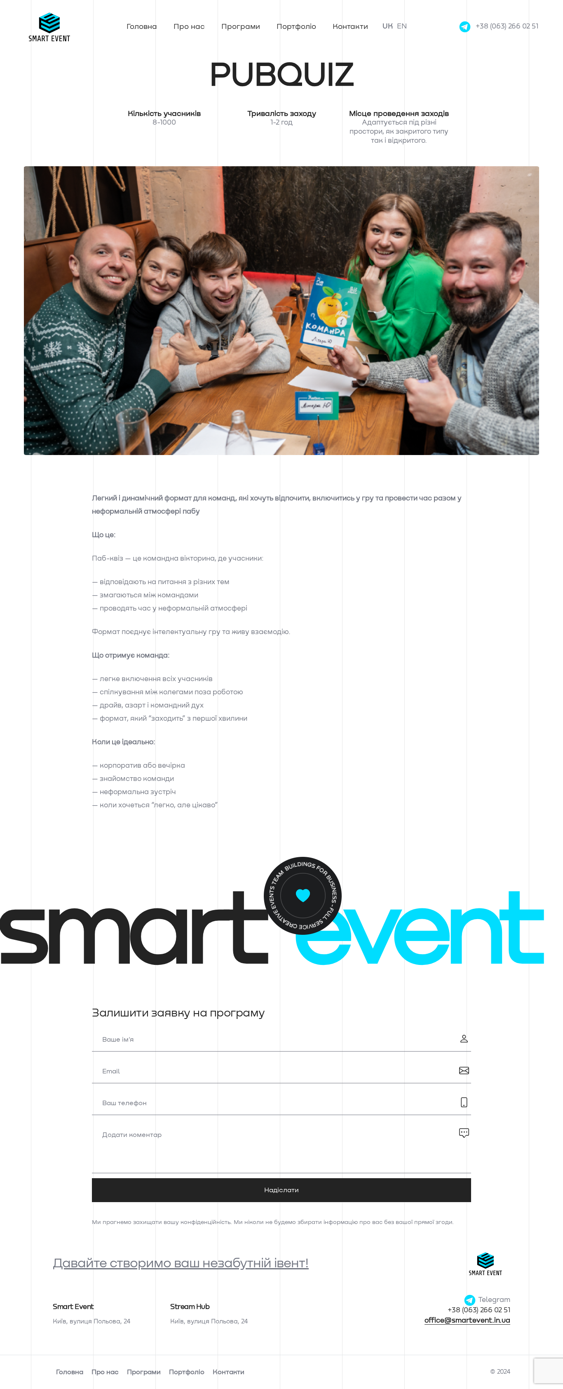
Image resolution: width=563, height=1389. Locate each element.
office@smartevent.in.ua (467, 1320)
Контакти (350, 27)
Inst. (8, 661)
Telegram (493, 1300)
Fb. (8, 683)
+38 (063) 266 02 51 (507, 26)
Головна (142, 27)
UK (387, 26)
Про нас (189, 27)
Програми (240, 27)
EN (402, 26)
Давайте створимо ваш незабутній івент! (181, 1263)
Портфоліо (296, 27)
